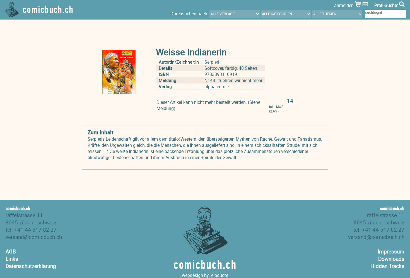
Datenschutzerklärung (31, 266)
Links (12, 258)
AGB (11, 251)
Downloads (391, 258)
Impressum (391, 251)
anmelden (344, 5)
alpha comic (216, 86)
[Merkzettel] (366, 5)
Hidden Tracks (387, 266)
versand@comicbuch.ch (34, 237)
